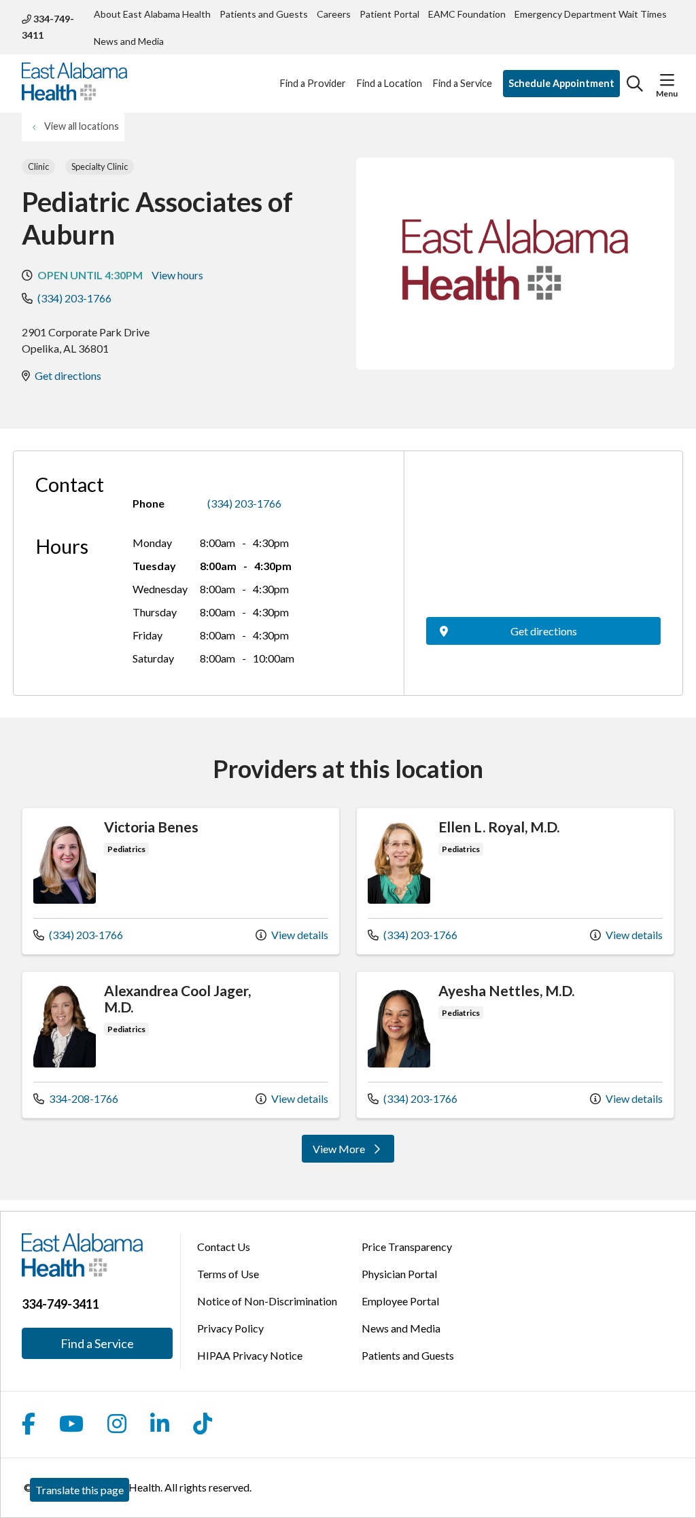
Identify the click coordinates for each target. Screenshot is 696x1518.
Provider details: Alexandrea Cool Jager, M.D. (180, 1045)
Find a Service (462, 83)
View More (352, 1151)
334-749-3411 (48, 27)
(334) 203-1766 (74, 298)
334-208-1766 (75, 1098)
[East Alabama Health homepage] (74, 84)
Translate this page (79, 1489)
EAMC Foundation (467, 14)
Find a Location (389, 83)
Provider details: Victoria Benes (180, 881)
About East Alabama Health (152, 14)
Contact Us (223, 1246)
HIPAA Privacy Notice (249, 1355)
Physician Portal (399, 1273)
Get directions (68, 375)
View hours (177, 274)
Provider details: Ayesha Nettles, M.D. (515, 1045)
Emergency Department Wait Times (591, 14)
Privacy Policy (230, 1328)
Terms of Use (228, 1273)
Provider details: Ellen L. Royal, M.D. (515, 881)
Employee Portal (400, 1300)
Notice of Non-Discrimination (267, 1300)
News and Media (129, 41)
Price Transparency (407, 1246)
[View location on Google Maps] (543, 541)
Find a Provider (313, 83)
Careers (334, 14)
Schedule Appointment (561, 83)
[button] (667, 80)
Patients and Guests (264, 14)
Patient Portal (389, 14)
